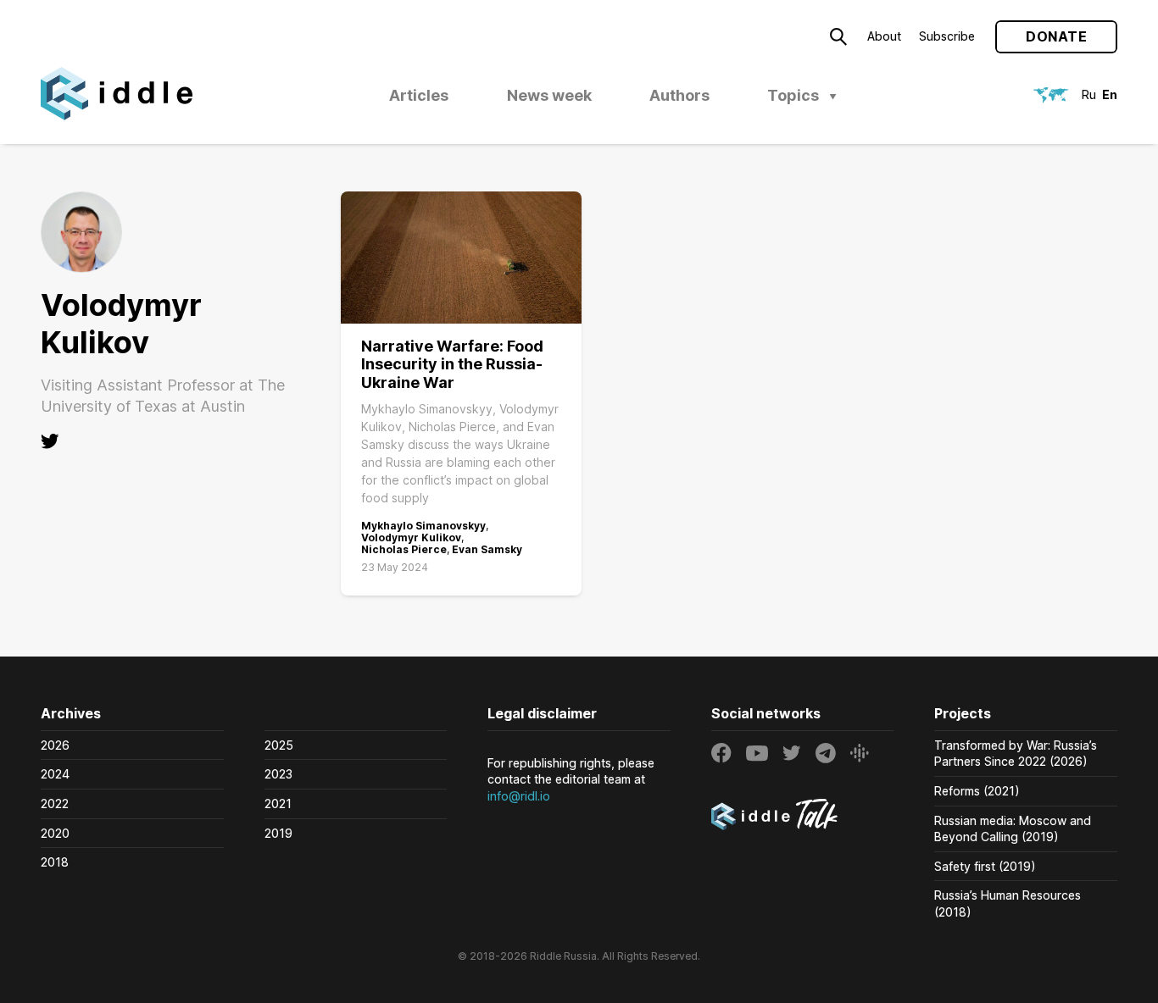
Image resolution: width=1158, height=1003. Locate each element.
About (884, 36)
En (1109, 94)
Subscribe (947, 36)
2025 (278, 745)
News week (549, 95)
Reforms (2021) (977, 791)
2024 (55, 774)
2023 (278, 774)
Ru (1089, 94)
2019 (278, 833)
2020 (55, 833)
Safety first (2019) (985, 866)
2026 (55, 745)
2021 (278, 803)
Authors (679, 95)
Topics (793, 95)
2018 (55, 862)
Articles (418, 95)
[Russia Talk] (802, 816)
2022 (55, 803)
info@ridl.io (518, 796)
